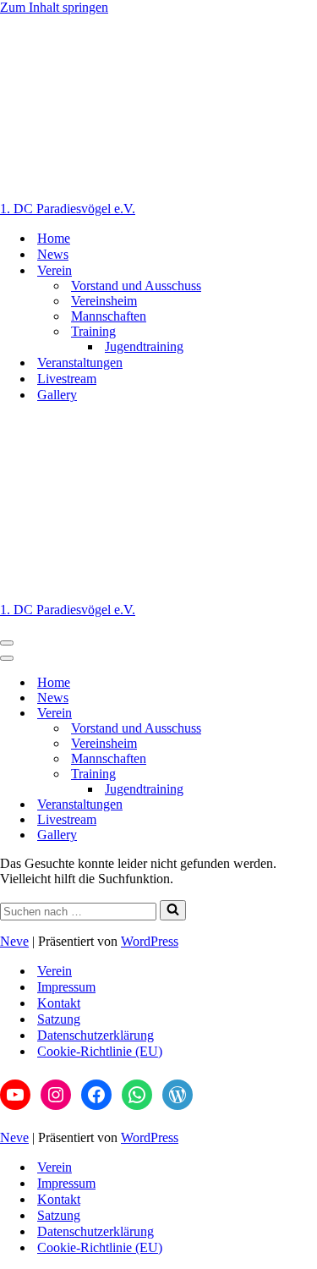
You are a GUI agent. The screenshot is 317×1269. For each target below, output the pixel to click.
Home (53, 238)
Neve (14, 941)
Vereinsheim (104, 301)
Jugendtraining (144, 346)
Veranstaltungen (80, 362)
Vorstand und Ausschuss (136, 285)
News (52, 254)
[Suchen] (173, 910)
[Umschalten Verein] (296, 713)
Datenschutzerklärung (95, 1035)
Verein (54, 971)
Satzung (58, 1019)
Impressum (66, 987)
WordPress (149, 941)
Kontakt (58, 1003)
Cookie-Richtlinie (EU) (99, 1051)
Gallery (57, 394)
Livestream (66, 378)
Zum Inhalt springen (54, 7)
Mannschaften (108, 316)
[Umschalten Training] (296, 774)
